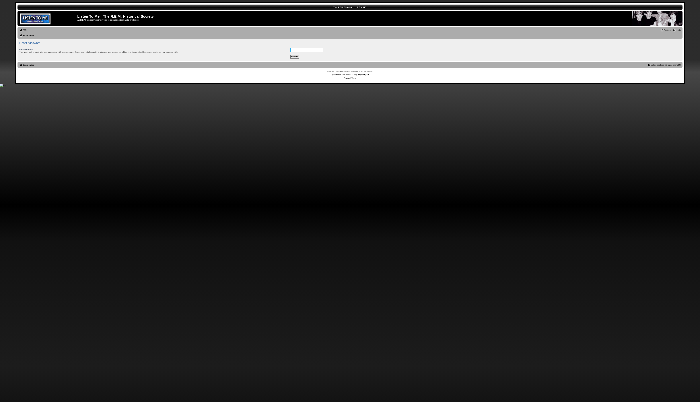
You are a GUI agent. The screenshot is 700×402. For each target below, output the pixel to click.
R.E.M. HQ (361, 7)
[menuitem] (23, 30)
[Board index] (47, 18)
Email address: (26, 49)
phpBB (340, 71)
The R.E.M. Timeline (342, 7)
